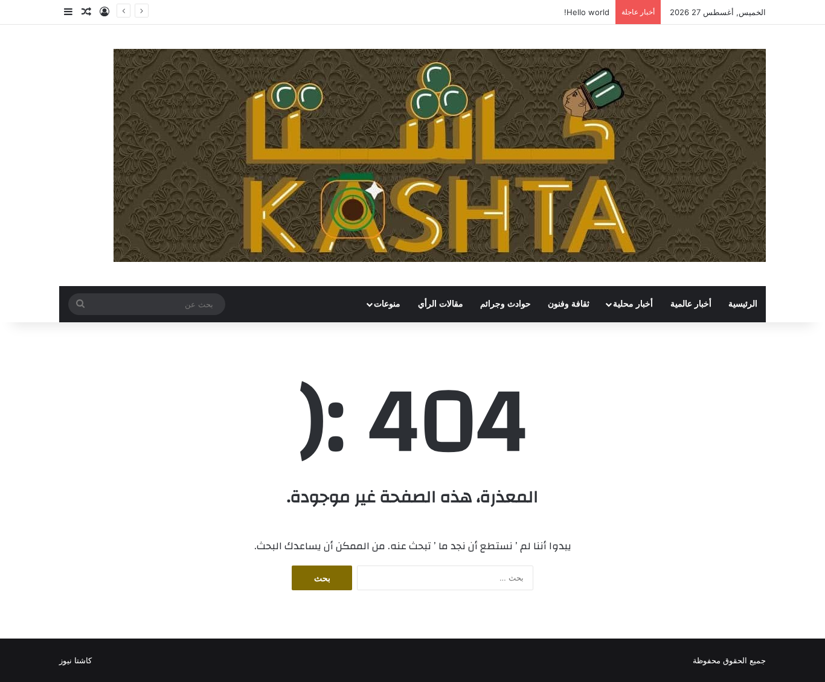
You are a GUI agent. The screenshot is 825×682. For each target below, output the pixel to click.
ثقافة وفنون (568, 303)
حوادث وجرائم (505, 303)
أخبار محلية (633, 303)
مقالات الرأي (440, 303)
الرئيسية (742, 303)
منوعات (387, 303)
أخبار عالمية (690, 303)
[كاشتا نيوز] (440, 155)
